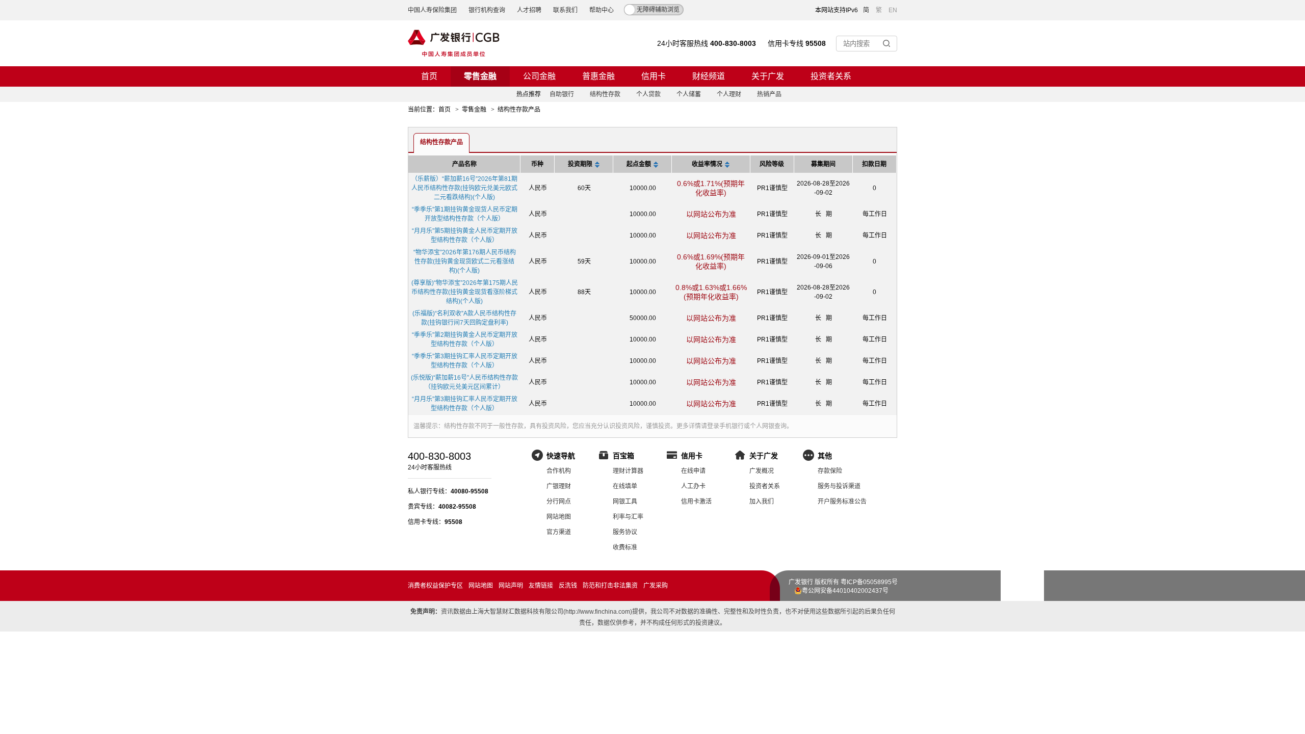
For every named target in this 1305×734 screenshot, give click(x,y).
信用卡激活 (696, 501)
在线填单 (625, 486)
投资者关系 (831, 76)
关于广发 (767, 76)
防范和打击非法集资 (610, 585)
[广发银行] (454, 43)
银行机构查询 (486, 10)
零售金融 (480, 76)
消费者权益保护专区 (435, 585)
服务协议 (625, 532)
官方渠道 (558, 532)
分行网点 (558, 501)
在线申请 (693, 471)
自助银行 (562, 94)
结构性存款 (605, 94)
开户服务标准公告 (842, 501)
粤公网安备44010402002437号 (845, 590)
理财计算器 (628, 471)
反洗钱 (568, 585)
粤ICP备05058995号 (869, 582)
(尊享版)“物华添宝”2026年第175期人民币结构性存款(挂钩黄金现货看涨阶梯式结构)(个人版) (464, 292)
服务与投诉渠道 (839, 486)
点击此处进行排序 (597, 165)
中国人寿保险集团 (432, 10)
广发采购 (655, 585)
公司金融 (539, 76)
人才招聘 (529, 10)
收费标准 (625, 547)
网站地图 (558, 516)
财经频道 (708, 76)
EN (893, 10)
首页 (429, 76)
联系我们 (565, 10)
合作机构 (558, 471)
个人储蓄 (688, 94)
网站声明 (511, 585)
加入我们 (761, 501)
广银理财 (558, 486)
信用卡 (653, 76)
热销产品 (769, 94)
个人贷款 (648, 94)
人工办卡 (693, 486)
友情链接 (541, 585)
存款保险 (830, 471)
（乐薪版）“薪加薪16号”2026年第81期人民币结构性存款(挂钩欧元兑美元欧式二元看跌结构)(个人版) (464, 188)
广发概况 (761, 471)
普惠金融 (598, 76)
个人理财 (729, 94)
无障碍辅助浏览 (658, 9)
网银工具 (625, 501)
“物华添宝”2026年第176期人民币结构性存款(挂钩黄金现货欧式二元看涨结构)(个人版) (464, 261)
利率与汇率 (628, 516)
